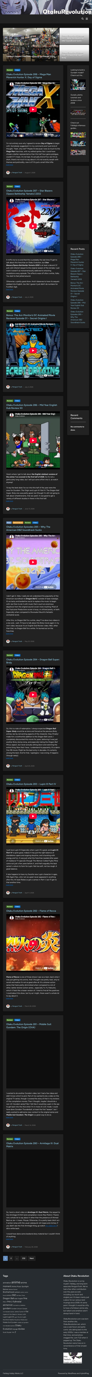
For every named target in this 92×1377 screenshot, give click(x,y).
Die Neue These (20, 1295)
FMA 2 (9, 1302)
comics (8, 1295)
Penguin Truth (17, 173)
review (21, 1328)
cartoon (17, 1292)
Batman (5, 1289)
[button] (48, 30)
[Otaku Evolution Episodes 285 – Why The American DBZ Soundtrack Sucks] (74, 36)
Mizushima (17, 1320)
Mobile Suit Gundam (10, 1322)
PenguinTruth (76, 1286)
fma (25, 1298)
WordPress (72, 1373)
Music (9, 522)
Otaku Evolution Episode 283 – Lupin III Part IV (31, 784)
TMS (13, 1332)
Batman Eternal (13, 1289)
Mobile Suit (24, 1320)
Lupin (5, 1317)
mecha (11, 1320)
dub (15, 1298)
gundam (7, 1308)
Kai (27, 1311)
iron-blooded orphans (8, 1311)
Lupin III (10, 1317)
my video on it (51, 1226)
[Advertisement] (78, 203)
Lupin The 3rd (18, 1317)
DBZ (14, 1295)
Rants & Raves (17, 522)
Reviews (9, 70)
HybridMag (84, 1373)
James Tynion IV (20, 1311)
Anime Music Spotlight (20, 1286)
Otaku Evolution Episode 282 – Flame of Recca (31, 910)
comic (22, 1292)
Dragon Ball (8, 1298)
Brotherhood (8, 1292)
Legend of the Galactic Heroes (12, 1314)
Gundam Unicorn (16, 1308)
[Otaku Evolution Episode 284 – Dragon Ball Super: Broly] (74, 53)
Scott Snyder (7, 1332)
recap (15, 1329)
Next (32, 1258)
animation (7, 1283)
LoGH (24, 1314)
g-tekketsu (22, 1305)
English (20, 1298)
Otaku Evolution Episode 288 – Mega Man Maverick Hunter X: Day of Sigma (77, 259)
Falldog (73, 1284)
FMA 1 (5, 1302)
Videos (17, 70)
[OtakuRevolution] (46, 7)
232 (23, 1258)
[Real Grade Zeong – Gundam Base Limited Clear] (31, 44)
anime (15, 1282)
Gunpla (24, 1308)
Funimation (16, 1305)
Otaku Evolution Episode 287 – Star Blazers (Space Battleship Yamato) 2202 (78, 273)
